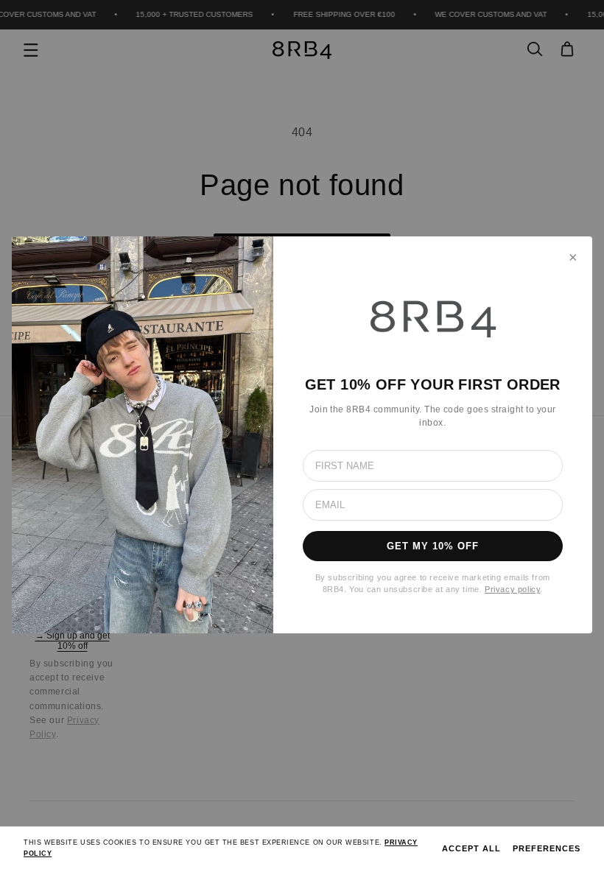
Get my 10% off (433, 546)
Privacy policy (512, 589)
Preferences (546, 848)
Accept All (471, 848)
